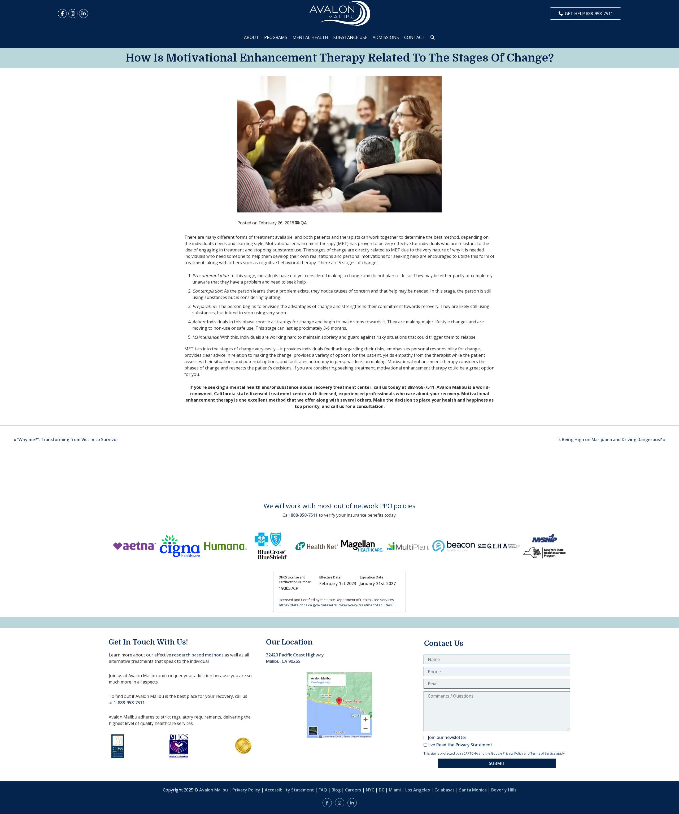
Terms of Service (542, 753)
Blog (336, 790)
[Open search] (432, 37)
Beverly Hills (503, 790)
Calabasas (444, 790)
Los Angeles (417, 790)
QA (304, 223)
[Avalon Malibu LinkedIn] (83, 13)
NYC (370, 790)
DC (381, 790)
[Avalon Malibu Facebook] (62, 13)
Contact (414, 37)
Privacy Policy (513, 753)
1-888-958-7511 (129, 703)
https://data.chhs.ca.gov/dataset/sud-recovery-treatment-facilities (335, 605)
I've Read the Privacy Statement (460, 745)
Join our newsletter (447, 737)
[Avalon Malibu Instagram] (72, 13)
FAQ (323, 790)
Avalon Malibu (213, 790)
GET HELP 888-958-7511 (589, 13)
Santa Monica (473, 790)
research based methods (198, 655)
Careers (353, 790)
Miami (395, 790)
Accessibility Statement (289, 790)
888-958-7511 (304, 515)
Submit (497, 763)
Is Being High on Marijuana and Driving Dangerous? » (611, 439)
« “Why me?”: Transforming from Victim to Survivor (66, 439)
